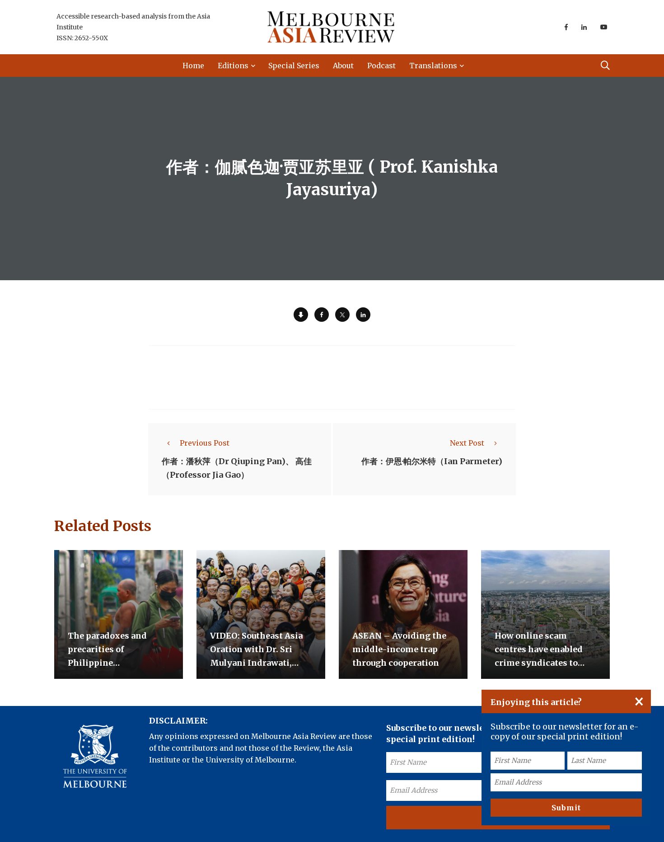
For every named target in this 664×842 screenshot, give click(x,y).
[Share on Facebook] (321, 314)
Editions (233, 65)
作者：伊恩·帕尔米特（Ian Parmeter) (431, 461)
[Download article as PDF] (301, 314)
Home (193, 65)
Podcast (381, 65)
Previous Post (204, 442)
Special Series (293, 65)
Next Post (467, 442)
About (343, 65)
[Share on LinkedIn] (363, 314)
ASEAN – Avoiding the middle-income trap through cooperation (399, 649)
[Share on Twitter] (342, 314)
